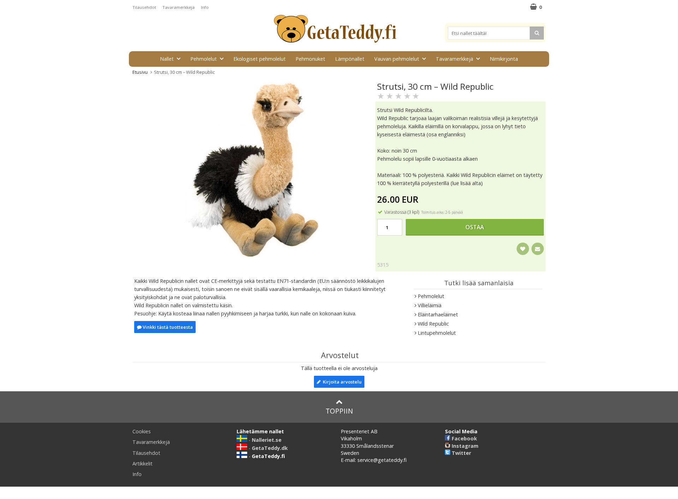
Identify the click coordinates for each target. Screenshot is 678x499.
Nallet (167, 58)
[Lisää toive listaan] (523, 249)
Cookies (141, 431)
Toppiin (339, 411)
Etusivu (140, 72)
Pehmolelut (203, 58)
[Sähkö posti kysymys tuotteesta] (537, 249)
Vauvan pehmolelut (396, 58)
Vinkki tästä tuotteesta (167, 327)
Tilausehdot (144, 7)
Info (205, 7)
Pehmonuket (310, 58)
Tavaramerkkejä (178, 7)
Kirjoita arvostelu (341, 382)
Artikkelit (142, 463)
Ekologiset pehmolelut (259, 58)
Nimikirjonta (504, 58)
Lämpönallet (349, 58)
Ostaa (474, 227)
